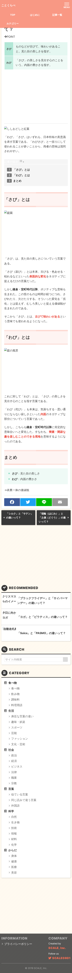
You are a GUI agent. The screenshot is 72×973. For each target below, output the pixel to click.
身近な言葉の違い (22, 716)
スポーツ (16, 727)
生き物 (15, 822)
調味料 (15, 699)
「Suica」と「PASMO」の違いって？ (41, 633)
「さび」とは (21, 169)
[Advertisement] (36, 96)
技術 (14, 828)
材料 (14, 839)
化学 (14, 844)
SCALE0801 (61, 958)
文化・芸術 (18, 744)
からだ (12, 850)
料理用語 (16, 705)
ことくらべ (8, 5)
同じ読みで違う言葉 (23, 800)
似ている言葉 (19, 794)
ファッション (19, 738)
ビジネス (16, 766)
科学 (11, 811)
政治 (14, 755)
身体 (14, 856)
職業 (14, 777)
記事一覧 (57, 14)
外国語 (15, 805)
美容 (14, 872)
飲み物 (15, 694)
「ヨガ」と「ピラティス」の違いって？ (42, 617)
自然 (14, 816)
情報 (14, 833)
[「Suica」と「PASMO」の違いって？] (9, 633)
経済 (14, 761)
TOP (12, 14)
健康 (14, 861)
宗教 (14, 783)
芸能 (14, 733)
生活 (11, 710)
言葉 (11, 789)
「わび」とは (21, 175)
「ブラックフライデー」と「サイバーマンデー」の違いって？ (42, 600)
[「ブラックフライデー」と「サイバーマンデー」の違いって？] (9, 601)
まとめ (17, 180)
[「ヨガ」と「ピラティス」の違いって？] (9, 617)
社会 (11, 749)
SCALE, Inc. (57, 948)
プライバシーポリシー (18, 944)
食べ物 (12, 682)
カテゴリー (12, 23)
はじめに (35, 14)
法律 (14, 772)
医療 (14, 867)
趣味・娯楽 (18, 722)
